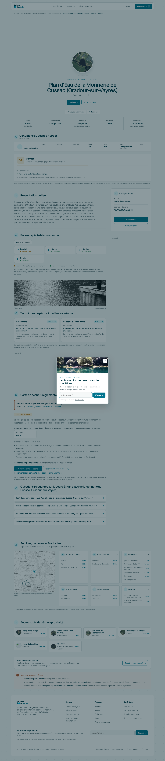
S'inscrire (99, 395)
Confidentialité (79, 400)
